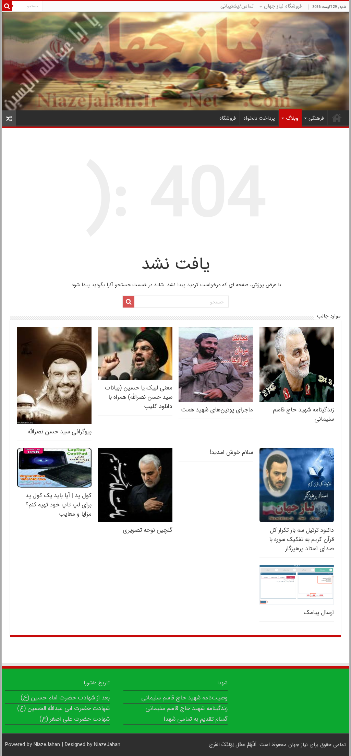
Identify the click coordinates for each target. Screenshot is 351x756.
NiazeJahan (47, 745)
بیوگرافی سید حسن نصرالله (60, 431)
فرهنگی (316, 118)
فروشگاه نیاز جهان (283, 6)
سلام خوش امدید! (231, 452)
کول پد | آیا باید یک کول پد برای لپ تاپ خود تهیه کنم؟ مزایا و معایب (58, 505)
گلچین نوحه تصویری (147, 530)
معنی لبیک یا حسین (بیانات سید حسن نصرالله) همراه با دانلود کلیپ (138, 397)
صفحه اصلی (337, 117)
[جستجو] (7, 6)
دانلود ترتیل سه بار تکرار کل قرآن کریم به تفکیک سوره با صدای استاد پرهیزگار (301, 539)
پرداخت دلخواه (259, 118)
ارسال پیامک (319, 612)
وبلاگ (292, 118)
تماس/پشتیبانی (237, 6)
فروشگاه (227, 118)
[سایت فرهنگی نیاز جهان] (175, 61)
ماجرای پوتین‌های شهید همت (217, 410)
